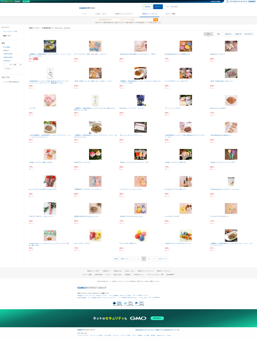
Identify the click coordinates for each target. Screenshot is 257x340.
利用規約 (128, 274)
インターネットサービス (82, 335)
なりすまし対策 (142, 297)
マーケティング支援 (125, 335)
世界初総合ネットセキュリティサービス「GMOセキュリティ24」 (92, 295)
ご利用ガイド (106, 271)
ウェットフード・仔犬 (10, 31)
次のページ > (163, 259)
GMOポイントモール (149, 14)
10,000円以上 (7, 60)
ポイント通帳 (170, 14)
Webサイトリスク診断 (125, 295)
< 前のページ (124, 259)
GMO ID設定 (174, 6)
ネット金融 (146, 335)
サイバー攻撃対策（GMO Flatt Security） (127, 297)
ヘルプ (167, 6)
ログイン (158, 7)
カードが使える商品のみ (12, 82)
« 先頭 (116, 259)
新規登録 (147, 7)
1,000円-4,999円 (7, 54)
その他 (168, 335)
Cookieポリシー (139, 274)
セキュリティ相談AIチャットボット (141, 295)
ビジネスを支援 (107, 335)
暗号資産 (153, 335)
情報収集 (140, 335)
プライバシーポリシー (154, 274)
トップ (84, 14)
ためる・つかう (101, 14)
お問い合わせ (117, 274)
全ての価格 (6, 47)
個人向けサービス (161, 335)
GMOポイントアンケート (124, 14)
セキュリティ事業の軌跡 (154, 297)
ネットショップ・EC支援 (96, 335)
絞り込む (8, 68)
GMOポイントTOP (93, 271)
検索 (155, 19)
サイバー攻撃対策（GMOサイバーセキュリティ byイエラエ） (102, 297)
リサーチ (134, 335)
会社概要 (169, 274)
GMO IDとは (117, 271)
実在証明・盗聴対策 (81, 297)
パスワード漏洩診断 (113, 295)
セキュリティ (116, 335)
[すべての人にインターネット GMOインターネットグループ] (243, 1)
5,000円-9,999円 (7, 57)
